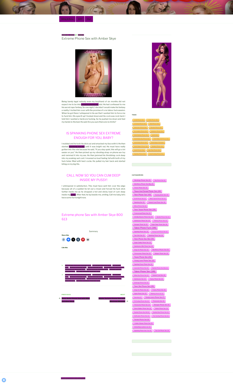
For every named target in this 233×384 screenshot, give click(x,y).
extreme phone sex (90, 104)
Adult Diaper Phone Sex (141, 146)
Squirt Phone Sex (140, 293)
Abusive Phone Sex (156, 127)
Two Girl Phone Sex (162, 330)
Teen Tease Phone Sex (97, 269)
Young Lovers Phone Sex (88, 271)
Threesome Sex (158, 301)
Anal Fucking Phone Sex (156, 154)
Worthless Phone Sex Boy (144, 184)
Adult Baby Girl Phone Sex (161, 138)
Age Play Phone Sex (154, 150)
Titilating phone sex (156, 293)
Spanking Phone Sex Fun (142, 330)
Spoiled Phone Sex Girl (141, 312)
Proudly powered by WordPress (73, 378)
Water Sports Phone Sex (158, 198)
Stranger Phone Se (140, 224)
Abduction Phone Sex (140, 127)
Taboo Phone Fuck (145, 228)
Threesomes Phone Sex (142, 253)
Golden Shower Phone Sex (143, 323)
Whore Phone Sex (140, 206)
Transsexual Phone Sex (142, 213)
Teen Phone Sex (95, 267)
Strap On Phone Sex (141, 249)
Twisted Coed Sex (158, 275)
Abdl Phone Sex (154, 123)
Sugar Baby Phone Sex (159, 224)
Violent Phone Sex (161, 308)
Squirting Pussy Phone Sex (143, 264)
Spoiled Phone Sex (163, 217)
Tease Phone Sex (142, 257)
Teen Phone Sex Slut (114, 267)
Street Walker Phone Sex (142, 308)
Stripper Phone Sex (161, 253)
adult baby (155, 135)
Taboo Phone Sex (78, 267)
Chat (89, 19)
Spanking (137, 297)
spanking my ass (76, 146)
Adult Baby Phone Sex (140, 142)
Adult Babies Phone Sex (141, 135)
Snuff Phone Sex (140, 198)
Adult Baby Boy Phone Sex (142, 138)
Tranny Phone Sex (156, 279)
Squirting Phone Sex (141, 231)
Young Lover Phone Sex (144, 260)
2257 (80, 19)
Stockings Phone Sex (142, 180)
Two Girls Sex (139, 235)
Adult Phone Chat (139, 150)
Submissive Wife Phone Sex (143, 246)
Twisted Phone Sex (141, 319)
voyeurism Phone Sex (141, 268)
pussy (73, 195)
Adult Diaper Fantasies (157, 142)
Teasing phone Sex (161, 195)
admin (81, 35)
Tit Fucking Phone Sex (141, 301)
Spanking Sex (139, 202)
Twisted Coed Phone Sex (156, 202)
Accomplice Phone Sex (140, 131)
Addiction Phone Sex (157, 131)
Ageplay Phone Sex (140, 154)
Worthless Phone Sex (160, 249)
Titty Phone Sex (159, 180)
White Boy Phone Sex (141, 275)
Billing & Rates (67, 19)
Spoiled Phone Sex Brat (160, 268)
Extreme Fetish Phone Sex (78, 265)
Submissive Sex (140, 279)
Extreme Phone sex (101, 265)
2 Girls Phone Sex (153, 120)
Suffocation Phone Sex (141, 316)
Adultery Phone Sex (157, 146)
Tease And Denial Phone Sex (147, 191)
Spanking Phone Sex (156, 235)
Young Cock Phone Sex (159, 231)
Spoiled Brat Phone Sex (161, 312)
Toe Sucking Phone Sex (161, 316)
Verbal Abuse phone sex (142, 327)
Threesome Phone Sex (142, 305)
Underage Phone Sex (141, 282)
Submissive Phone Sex (142, 220)
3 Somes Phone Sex (140, 123)
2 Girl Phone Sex (139, 120)
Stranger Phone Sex (161, 305)
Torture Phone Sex (140, 187)
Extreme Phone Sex (101, 275)
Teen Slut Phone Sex (75, 269)
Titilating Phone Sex (160, 220)
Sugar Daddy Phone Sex (142, 242)
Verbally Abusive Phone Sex (143, 217)
